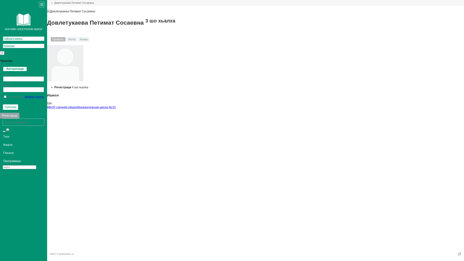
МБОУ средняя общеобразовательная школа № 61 (81, 107)
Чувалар (8, 45)
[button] (23, 136)
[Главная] (48, 3)
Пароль (7, 85)
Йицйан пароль (34, 97)
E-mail (7, 75)
